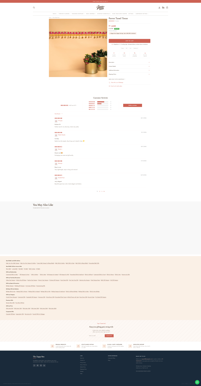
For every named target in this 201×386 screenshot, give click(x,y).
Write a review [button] (132, 105)
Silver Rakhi (8, 269)
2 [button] (99, 191)
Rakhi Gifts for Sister (70, 263)
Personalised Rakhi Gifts (94, 263)
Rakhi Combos (32, 269)
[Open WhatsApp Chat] (197, 382)
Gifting (130, 13)
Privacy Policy (83, 362)
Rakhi (55, 13)
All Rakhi (38, 269)
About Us (82, 358)
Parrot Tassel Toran (56, 17)
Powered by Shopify (100, 380)
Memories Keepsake (78, 13)
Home (50, 17)
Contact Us (82, 360)
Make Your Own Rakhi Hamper (12, 263)
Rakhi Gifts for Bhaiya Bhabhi (82, 263)
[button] (112, 21)
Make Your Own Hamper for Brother (28, 263)
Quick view (49, 241)
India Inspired (90, 13)
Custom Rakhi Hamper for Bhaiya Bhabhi (45, 263)
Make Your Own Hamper (119, 13)
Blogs (109, 360)
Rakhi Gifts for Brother (60, 263)
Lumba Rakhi (15, 269)
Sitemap (81, 371)
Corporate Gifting (142, 13)
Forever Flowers (64, 13)
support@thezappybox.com (147, 359)
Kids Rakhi (21, 269)
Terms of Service (83, 365)
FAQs (81, 373)
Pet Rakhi (26, 269)
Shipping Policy (83, 369)
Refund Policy (83, 367)
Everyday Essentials (103, 13)
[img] (58, 118)
